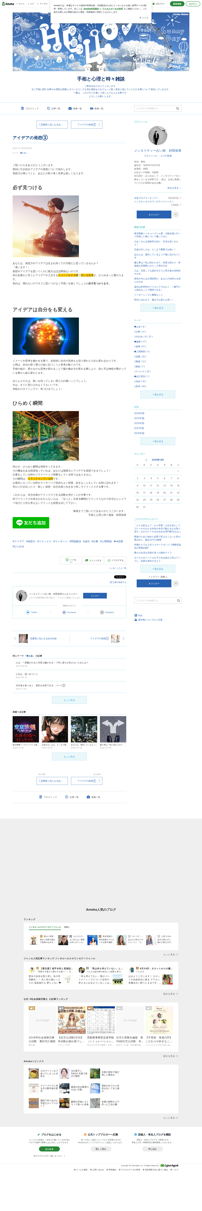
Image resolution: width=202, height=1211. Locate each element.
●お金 (23, 153)
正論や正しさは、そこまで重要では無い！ (155, 249)
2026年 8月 (158, 459)
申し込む (153, 1149)
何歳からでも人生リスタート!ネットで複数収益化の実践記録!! (157, 546)
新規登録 (177, 4)
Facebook (71, 612)
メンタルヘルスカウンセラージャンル (153, 201)
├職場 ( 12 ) (140, 361)
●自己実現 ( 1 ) (142, 376)
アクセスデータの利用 (130, 1169)
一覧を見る (157, 307)
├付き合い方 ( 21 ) (143, 336)
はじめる (49, 1149)
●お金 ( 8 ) (140, 326)
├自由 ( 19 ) (140, 381)
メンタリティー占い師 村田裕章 (157, 150)
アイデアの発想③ (30, 137)
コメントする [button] (95, 560)
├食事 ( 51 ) (140, 346)
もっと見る (69, 700)
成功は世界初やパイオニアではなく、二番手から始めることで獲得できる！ (157, 288)
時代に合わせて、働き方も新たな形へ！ (154, 299)
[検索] (178, 108)
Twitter (34, 612)
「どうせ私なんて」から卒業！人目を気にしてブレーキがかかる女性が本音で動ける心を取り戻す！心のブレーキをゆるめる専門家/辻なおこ (157, 528)
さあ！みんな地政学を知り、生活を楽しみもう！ (156, 243)
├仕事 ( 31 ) (140, 331)
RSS (140, 615)
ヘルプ (175, 1169)
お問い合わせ (98, 1169)
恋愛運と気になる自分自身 (54, 124)
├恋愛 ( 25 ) (140, 356)
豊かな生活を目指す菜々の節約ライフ (153, 552)
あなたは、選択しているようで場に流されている (157, 256)
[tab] (45, 927)
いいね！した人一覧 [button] (117, 568)
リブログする (117, 560)
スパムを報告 (82, 1169)
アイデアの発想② (86, 124)
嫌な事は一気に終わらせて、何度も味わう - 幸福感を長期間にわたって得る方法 (157, 264)
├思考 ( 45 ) (140, 386)
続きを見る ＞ (174, 187)
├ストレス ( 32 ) (142, 371)
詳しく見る (101, 1149)
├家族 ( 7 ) (139, 366)
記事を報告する (119, 582)
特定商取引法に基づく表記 (156, 1169)
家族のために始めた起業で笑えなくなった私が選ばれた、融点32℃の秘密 (157, 538)
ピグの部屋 (166, 155)
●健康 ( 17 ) (140, 341)
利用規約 (112, 1169)
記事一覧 (55, 108)
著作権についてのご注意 (150, 619)
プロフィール (150, 155)
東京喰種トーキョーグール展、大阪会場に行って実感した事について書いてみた (157, 235)
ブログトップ (32, 108)
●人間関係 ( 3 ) (142, 351)
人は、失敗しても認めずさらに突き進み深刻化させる (157, 272)
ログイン (193, 4)
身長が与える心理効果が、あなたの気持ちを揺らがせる (157, 280)
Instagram (109, 612)
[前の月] (146, 460)
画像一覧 (77, 108)
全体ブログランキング (145, 198)
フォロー (95, 595)
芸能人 (67, 927)
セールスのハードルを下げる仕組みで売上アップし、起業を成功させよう (157, 559)
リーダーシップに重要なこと (148, 294)
